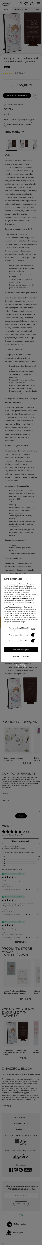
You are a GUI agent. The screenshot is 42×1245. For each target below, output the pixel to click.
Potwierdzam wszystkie (21, 650)
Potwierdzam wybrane (21, 656)
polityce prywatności (20, 598)
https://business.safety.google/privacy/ (18, 607)
